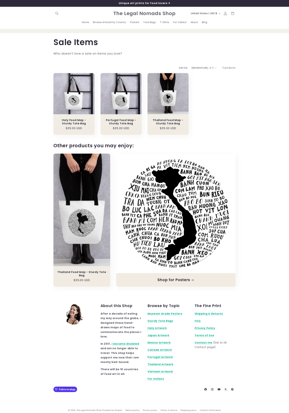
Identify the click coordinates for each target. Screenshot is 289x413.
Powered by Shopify (112, 410)
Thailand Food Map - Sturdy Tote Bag (168, 122)
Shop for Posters (173, 280)
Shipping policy (188, 410)
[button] (57, 13)
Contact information (210, 410)
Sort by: (183, 67)
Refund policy (133, 410)
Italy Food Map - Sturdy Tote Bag (74, 122)
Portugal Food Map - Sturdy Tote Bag (121, 122)
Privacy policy (150, 410)
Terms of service (168, 410)
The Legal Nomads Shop (89, 410)
